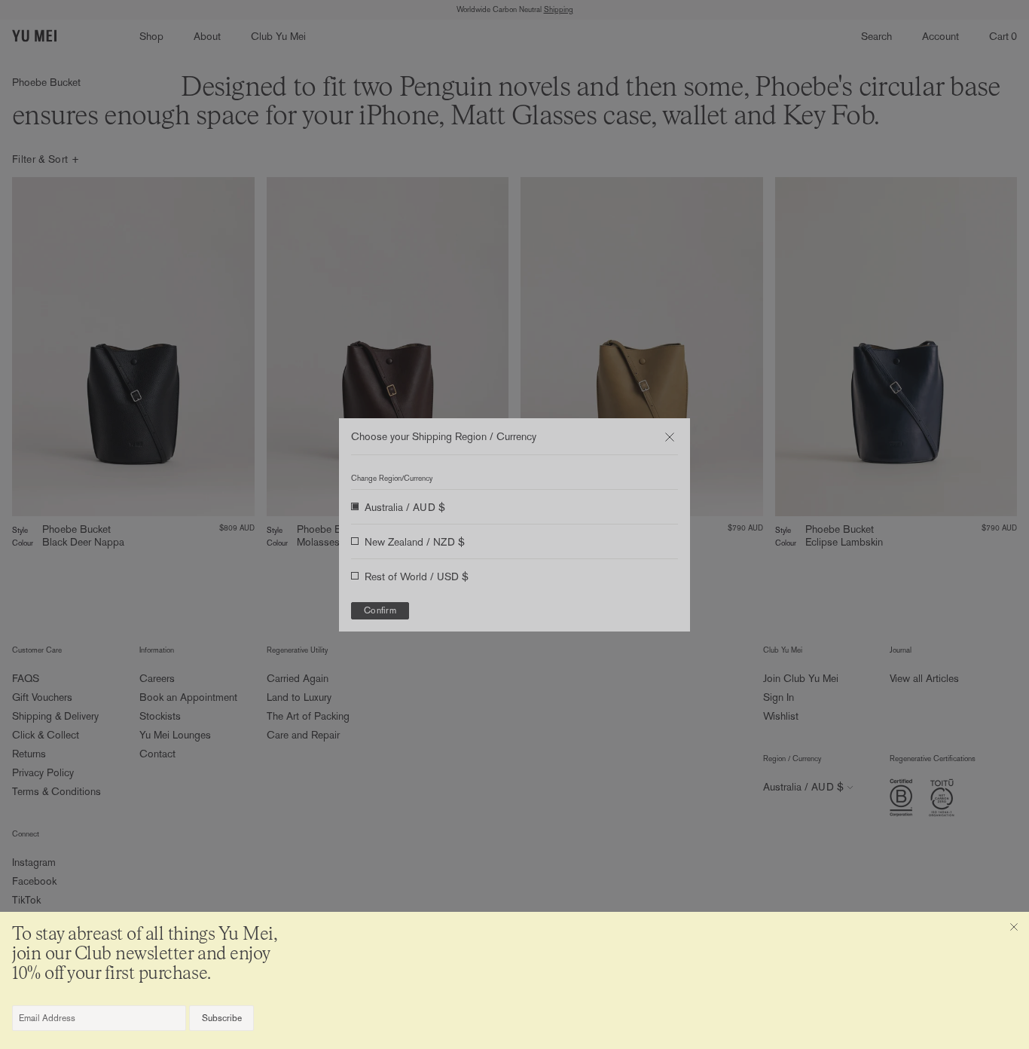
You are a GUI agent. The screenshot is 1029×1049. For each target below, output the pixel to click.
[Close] (1013, 926)
